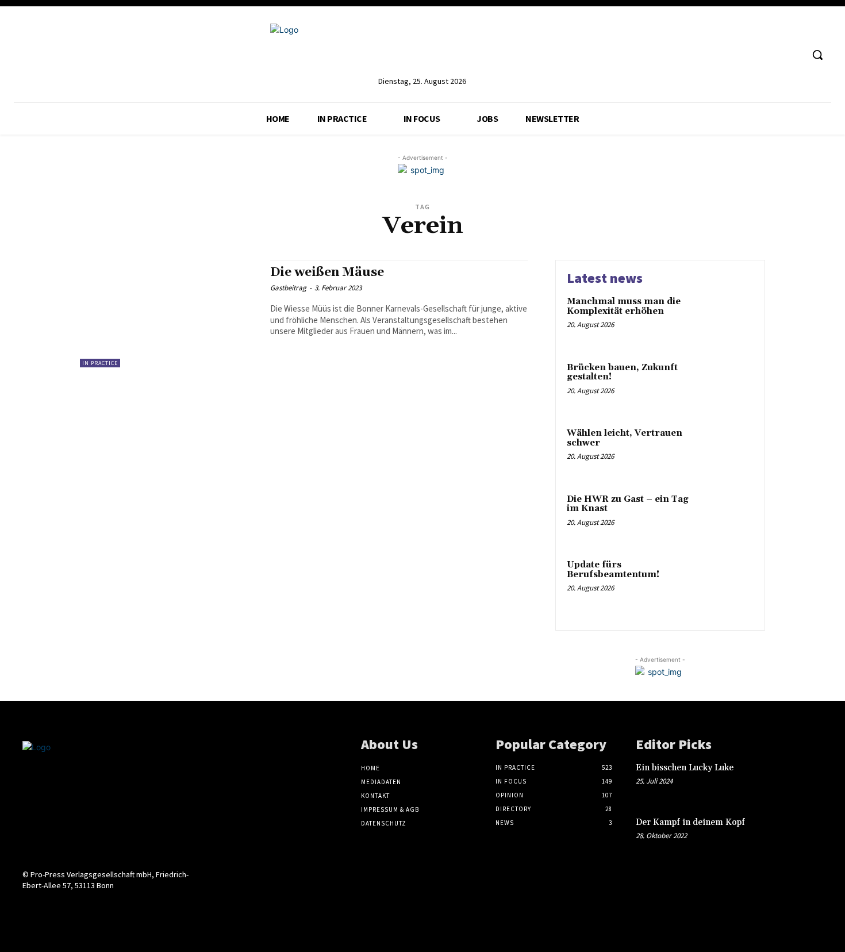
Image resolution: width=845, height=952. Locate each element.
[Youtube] (793, 55)
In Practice (100, 363)
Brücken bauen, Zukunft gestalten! (622, 372)
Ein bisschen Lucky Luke (686, 767)
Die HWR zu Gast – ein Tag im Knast (628, 504)
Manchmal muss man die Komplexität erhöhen (624, 306)
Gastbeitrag (288, 288)
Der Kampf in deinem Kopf (690, 822)
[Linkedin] (728, 55)
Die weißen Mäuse (327, 272)
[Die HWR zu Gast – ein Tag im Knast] (729, 517)
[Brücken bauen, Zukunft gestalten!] (729, 385)
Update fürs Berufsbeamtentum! (613, 569)
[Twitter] (771, 55)
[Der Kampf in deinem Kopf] (804, 834)
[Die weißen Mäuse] (169, 313)
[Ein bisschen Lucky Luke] (804, 780)
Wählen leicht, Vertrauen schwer (624, 438)
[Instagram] (750, 55)
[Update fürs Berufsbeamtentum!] (729, 582)
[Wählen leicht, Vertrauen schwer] (729, 451)
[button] (817, 54)
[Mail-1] (110, 907)
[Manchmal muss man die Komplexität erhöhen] (729, 319)
